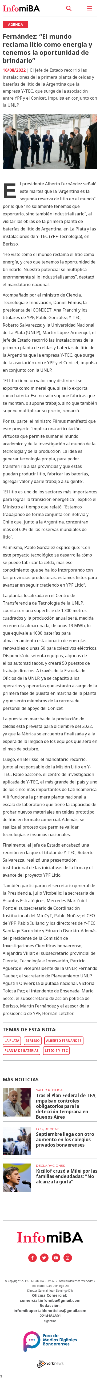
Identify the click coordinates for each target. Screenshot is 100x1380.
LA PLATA (12, 1040)
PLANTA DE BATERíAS (21, 1050)
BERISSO (33, 1040)
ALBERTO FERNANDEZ (64, 1040)
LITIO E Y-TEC (56, 1050)
